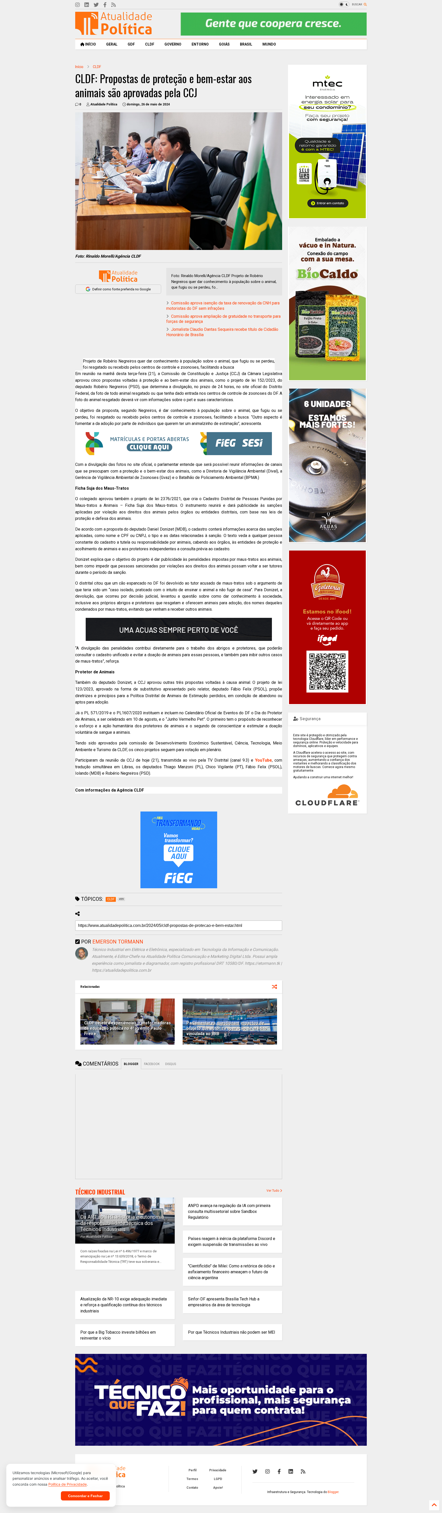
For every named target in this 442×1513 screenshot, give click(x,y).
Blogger (333, 1492)
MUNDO (269, 44)
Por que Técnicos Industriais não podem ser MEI (231, 1332)
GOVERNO (172, 44)
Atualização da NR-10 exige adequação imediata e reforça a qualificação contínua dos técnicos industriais (123, 1305)
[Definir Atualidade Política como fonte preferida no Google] (118, 276)
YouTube (263, 760)
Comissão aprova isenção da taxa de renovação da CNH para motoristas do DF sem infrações (223, 306)
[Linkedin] (86, 5)
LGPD (218, 1479)
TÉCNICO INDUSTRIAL (100, 1192)
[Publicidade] (179, 629)
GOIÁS (224, 44)
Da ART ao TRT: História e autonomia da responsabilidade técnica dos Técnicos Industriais (122, 1223)
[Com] (303, 1471)
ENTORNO (200, 44)
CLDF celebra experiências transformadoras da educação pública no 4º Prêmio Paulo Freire (127, 1028)
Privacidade (217, 1470)
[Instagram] (77, 5)
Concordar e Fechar (85, 1496)
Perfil (192, 1470)
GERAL (111, 44)
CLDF (149, 44)
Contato (192, 1487)
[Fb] (105, 5)
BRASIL (246, 44)
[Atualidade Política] (113, 32)
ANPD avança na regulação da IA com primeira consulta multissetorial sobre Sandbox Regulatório (229, 1211)
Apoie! (218, 1487)
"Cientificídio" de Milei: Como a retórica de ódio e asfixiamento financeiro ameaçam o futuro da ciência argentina (231, 1272)
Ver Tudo (273, 1190)
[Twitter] (96, 5)
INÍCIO (90, 44)
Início (79, 67)
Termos (192, 1479)
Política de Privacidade (67, 1484)
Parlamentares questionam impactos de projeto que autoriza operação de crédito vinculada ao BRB (226, 1028)
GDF (131, 44)
